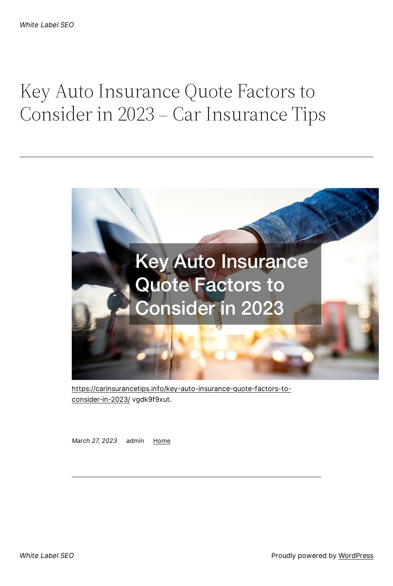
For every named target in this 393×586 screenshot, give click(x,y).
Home (161, 440)
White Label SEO (47, 25)
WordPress (356, 555)
